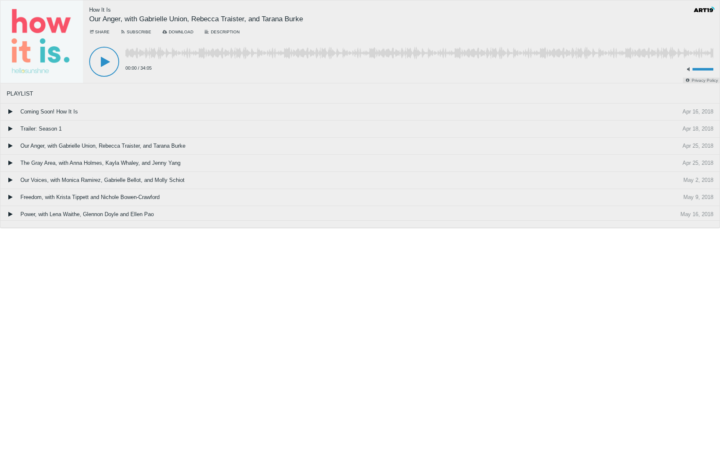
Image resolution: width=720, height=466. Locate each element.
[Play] (104, 62)
